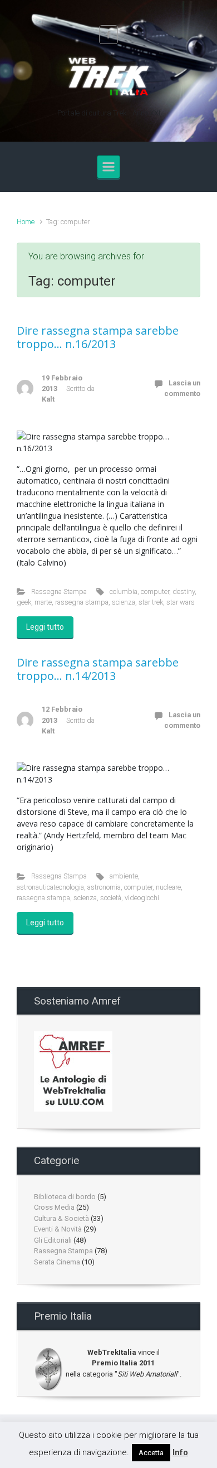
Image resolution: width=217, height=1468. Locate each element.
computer (155, 591)
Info (180, 1452)
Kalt (48, 399)
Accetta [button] (151, 1452)
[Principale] (108, 166)
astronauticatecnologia (50, 887)
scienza (123, 602)
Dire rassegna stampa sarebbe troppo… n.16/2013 (98, 337)
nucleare (168, 887)
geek (24, 602)
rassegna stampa (81, 602)
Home (25, 222)
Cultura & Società (61, 1218)
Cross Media (54, 1207)
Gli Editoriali (53, 1240)
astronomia (104, 887)
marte (43, 602)
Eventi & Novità (58, 1229)
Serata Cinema (57, 1262)
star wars (180, 602)
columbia (123, 591)
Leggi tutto (45, 626)
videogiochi (142, 898)
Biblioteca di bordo (65, 1196)
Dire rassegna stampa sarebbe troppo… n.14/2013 (98, 669)
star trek (151, 602)
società (110, 898)
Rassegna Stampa (59, 591)
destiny (183, 591)
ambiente (124, 876)
